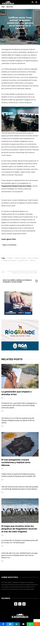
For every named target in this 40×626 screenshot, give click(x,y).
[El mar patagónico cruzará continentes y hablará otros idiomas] (20, 444)
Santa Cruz (20, 36)
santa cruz (33, 260)
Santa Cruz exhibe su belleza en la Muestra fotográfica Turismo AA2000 (17, 281)
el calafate (10, 258)
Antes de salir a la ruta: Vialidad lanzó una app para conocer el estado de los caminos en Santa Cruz (19, 555)
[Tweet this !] (10, 624)
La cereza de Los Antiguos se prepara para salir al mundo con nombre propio (19, 541)
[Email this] (23, 624)
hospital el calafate (20, 258)
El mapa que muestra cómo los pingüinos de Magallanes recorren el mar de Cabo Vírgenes (19, 529)
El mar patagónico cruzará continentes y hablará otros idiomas (15, 462)
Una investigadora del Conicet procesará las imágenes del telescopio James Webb (22, 272)
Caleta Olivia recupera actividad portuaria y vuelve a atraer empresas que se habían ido (18, 475)
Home (3, 7)
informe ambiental (33, 258)
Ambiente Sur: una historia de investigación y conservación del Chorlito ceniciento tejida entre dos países (19, 405)
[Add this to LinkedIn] (16, 624)
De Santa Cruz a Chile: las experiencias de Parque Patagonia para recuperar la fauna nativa (17, 420)
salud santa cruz (23, 260)
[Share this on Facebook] (3, 624)
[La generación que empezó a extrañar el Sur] (20, 376)
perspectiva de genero (9, 260)
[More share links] (36, 624)
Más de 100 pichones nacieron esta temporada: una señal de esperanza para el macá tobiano (19, 488)
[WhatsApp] (30, 624)
